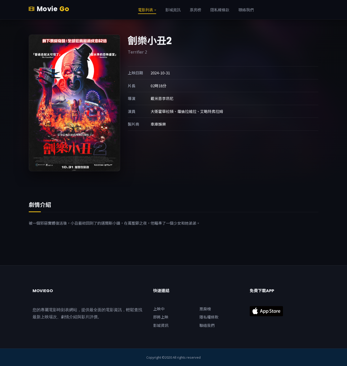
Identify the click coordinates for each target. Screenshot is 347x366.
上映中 (159, 308)
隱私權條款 (208, 317)
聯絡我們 (207, 325)
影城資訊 (160, 325)
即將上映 (160, 317)
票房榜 (205, 308)
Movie (53, 8)
